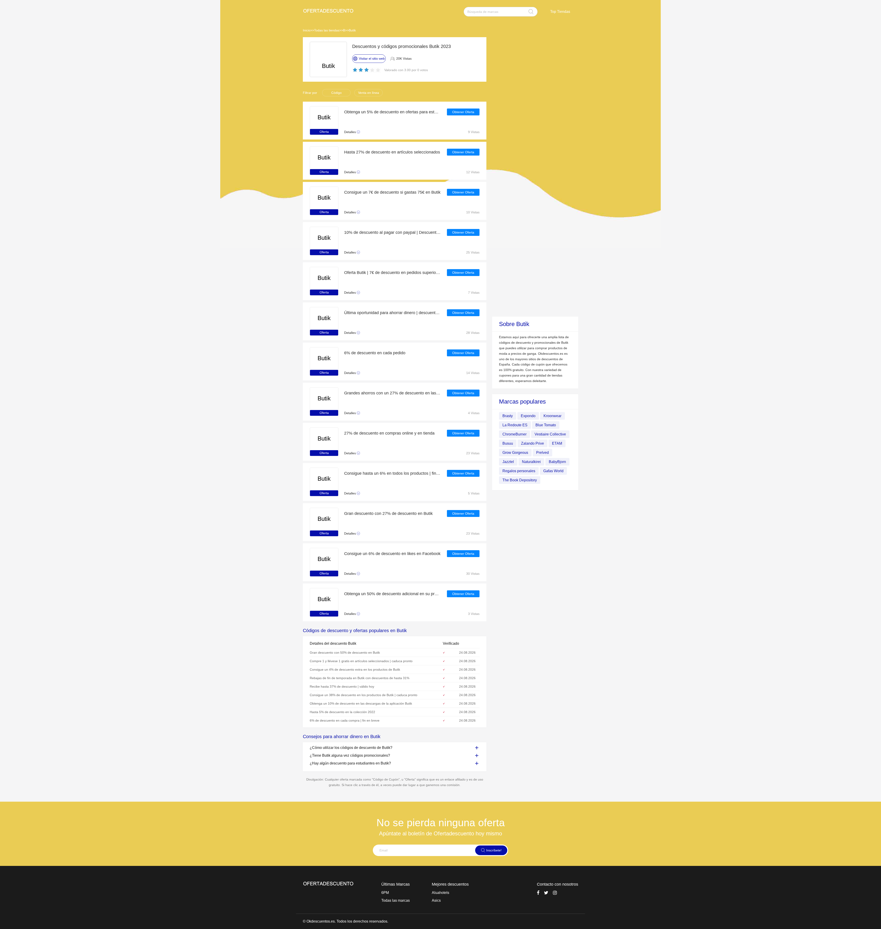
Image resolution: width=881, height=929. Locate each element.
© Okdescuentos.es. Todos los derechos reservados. (345, 921)
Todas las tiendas (326, 30)
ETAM (557, 443)
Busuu (507, 443)
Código (336, 93)
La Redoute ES (514, 425)
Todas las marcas (395, 900)
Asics (436, 900)
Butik (352, 30)
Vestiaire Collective (550, 434)
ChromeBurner (514, 434)
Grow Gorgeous (515, 452)
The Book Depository (519, 480)
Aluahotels (440, 893)
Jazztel (508, 461)
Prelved (542, 452)
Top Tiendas (560, 12)
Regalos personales (518, 471)
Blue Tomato (545, 425)
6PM (385, 893)
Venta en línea (368, 93)
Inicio (306, 30)
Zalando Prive (532, 443)
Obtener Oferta (463, 112)
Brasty (507, 416)
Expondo (528, 416)
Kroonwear (552, 416)
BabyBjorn (557, 461)
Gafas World (553, 471)
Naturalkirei (531, 461)
